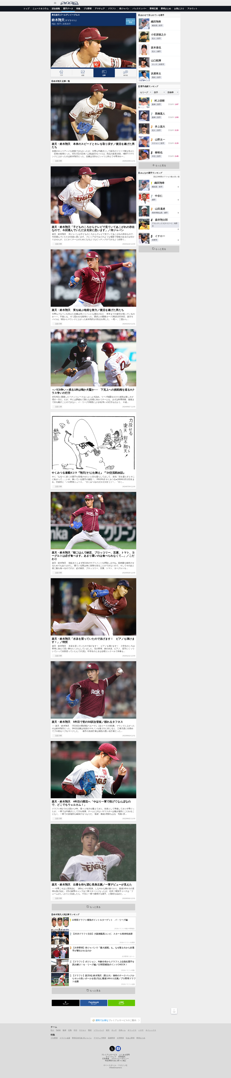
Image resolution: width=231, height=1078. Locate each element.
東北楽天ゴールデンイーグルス (66, 15)
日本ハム (122, 1030)
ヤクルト (82, 1030)
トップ (26, 8)
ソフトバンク (99, 1030)
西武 (90, 1030)
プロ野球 (88, 8)
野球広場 (154, 8)
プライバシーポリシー (120, 1059)
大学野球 (120, 1038)
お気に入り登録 (130, 21)
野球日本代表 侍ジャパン (82, 1038)
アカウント (192, 8)
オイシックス (151, 1030)
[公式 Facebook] (118, 1048)
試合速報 (56, 8)
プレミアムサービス (109, 1055)
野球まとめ (166, 8)
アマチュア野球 (100, 1038)
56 (54, 24)
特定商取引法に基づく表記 (115, 1061)
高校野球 (111, 1038)
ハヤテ (141, 1030)
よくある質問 (124, 1055)
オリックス (132, 1030)
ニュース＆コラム (41, 8)
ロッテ (114, 1030)
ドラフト (112, 8)
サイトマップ (111, 1057)
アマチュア (100, 8)
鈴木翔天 (58, 20)
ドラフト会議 (65, 1038)
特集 (78, 8)
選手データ (68, 8)
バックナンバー (139, 8)
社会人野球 (130, 1038)
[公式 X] (112, 1048)
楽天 (107, 1030)
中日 (75, 1030)
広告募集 (105, 1059)
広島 (70, 1030)
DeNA (58, 1030)
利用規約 (121, 1057)
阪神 (64, 1030)
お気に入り (179, 8)
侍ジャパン (124, 8)
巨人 (52, 1030)
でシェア (66, 1003)
